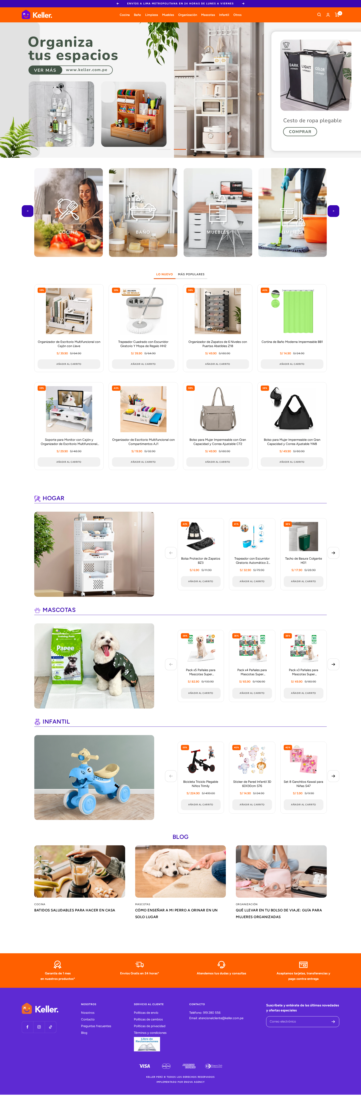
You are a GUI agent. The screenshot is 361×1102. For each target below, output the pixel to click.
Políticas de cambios (148, 1019)
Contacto (88, 1019)
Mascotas (208, 15)
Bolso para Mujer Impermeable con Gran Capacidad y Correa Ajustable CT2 (217, 442)
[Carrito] (337, 15)
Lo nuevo (164, 274)
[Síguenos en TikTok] (50, 1027)
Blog (84, 1033)
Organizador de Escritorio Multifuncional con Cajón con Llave (69, 344)
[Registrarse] (333, 1021)
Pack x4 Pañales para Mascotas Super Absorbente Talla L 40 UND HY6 (252, 672)
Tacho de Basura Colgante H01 (303, 561)
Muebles (168, 15)
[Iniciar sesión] (328, 15)
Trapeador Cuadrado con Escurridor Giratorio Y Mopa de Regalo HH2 (143, 344)
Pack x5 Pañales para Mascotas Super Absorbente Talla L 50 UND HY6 (201, 672)
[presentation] (27, 211)
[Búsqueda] (319, 15)
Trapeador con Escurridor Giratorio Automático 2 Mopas (252, 561)
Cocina (125, 15)
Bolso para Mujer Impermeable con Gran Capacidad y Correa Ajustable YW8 (292, 442)
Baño (137, 15)
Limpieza (151, 15)
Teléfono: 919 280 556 (204, 1013)
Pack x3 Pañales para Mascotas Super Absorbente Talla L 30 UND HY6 (303, 672)
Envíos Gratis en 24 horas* (139, 973)
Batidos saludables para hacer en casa (74, 910)
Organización (187, 15)
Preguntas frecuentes (96, 1026)
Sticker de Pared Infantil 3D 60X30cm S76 (252, 784)
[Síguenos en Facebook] (27, 1027)
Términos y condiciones (150, 1033)
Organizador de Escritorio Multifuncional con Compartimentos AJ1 (143, 442)
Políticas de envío (146, 1013)
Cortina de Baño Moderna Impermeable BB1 (292, 342)
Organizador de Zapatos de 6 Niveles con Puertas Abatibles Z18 (217, 344)
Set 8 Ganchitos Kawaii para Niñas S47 (303, 784)
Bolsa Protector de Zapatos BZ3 (200, 561)
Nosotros (87, 1013)
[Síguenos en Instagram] (39, 1027)
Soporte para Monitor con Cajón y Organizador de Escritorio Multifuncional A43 (69, 442)
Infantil (224, 15)
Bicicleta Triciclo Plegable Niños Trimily (200, 784)
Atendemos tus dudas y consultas (221, 973)
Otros (237, 15)
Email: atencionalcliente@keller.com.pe (216, 1018)
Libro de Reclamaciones (147, 1044)
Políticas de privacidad (149, 1026)
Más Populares (191, 274)
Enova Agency (194, 1082)
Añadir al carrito (200, 581)
